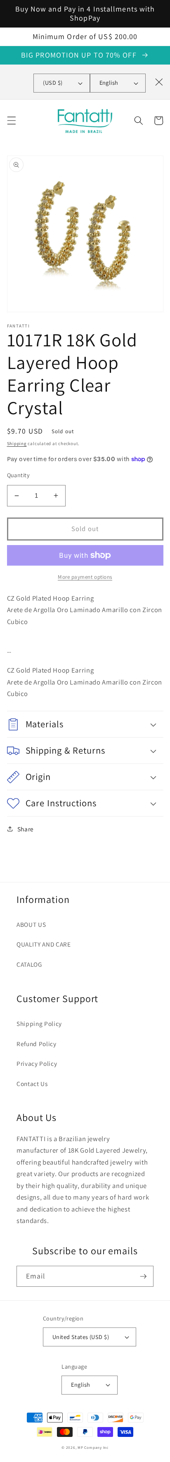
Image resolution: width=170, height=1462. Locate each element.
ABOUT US (31, 924)
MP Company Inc (93, 1447)
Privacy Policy (37, 1063)
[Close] (159, 82)
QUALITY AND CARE (44, 944)
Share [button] (25, 829)
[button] (11, 120)
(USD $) (52, 82)
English (108, 82)
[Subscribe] (143, 1276)
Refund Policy (37, 1044)
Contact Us (32, 1083)
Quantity (18, 475)
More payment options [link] (85, 576)
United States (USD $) (80, 1337)
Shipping (17, 443)
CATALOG (29, 964)
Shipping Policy (39, 1023)
